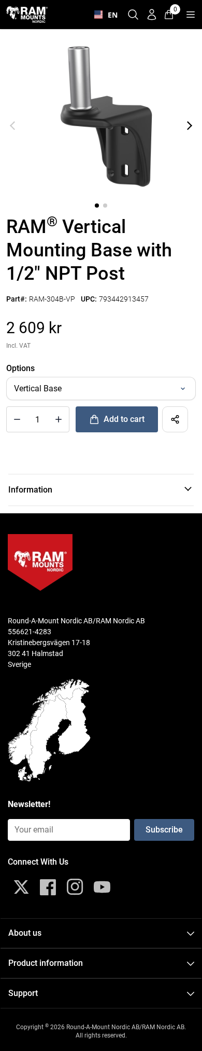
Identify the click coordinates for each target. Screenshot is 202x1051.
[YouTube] (102, 887)
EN (110, 15)
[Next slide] (189, 125)
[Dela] (175, 419)
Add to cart (124, 419)
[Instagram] (75, 887)
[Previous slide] (12, 125)
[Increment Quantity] (17, 419)
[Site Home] (27, 14)
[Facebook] (48, 887)
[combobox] (103, 14)
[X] (21, 887)
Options (20, 368)
